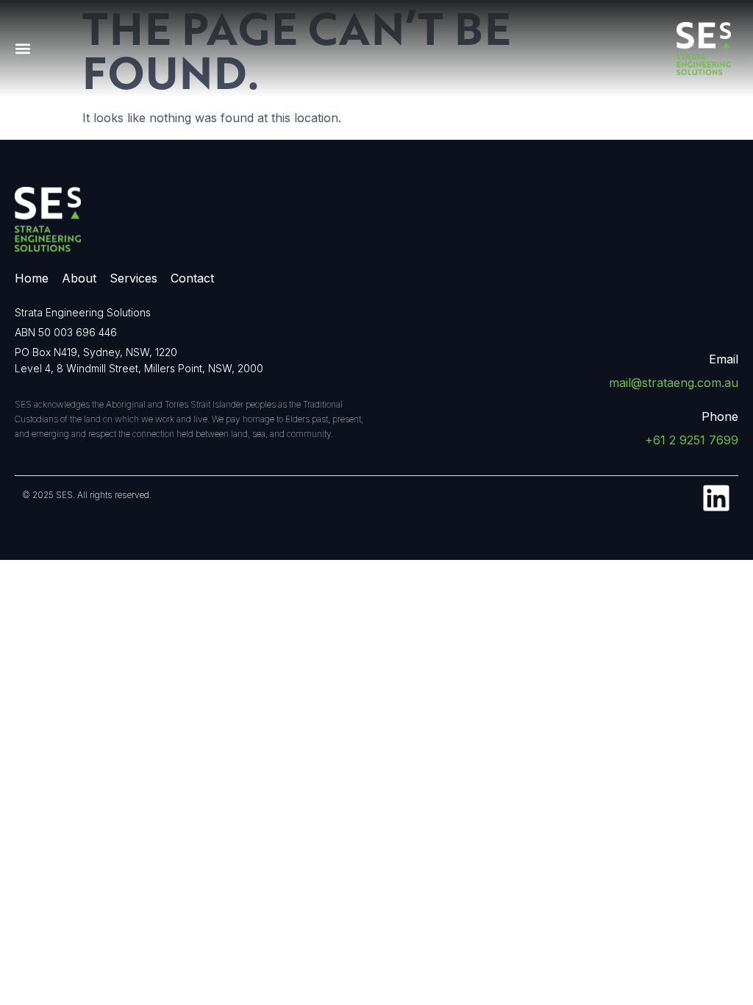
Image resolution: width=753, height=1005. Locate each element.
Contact (192, 278)
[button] (23, 48)
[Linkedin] (716, 498)
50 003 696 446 (77, 332)
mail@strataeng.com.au (673, 382)
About (79, 278)
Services (133, 278)
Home (32, 278)
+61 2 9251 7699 (691, 440)
